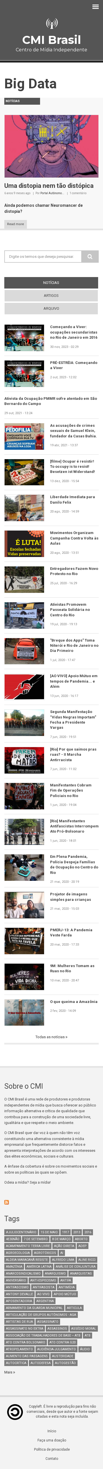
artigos (51, 295)
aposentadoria (19, 1301)
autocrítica (16, 1363)
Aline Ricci (87, 1260)
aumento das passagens (27, 1356)
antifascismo (17, 1287)
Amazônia (14, 1267)
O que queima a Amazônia (74, 1002)
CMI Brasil (51, 40)
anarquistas (81, 1273)
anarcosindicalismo (23, 1273)
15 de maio (49, 1232)
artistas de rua (19, 1322)
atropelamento (19, 1349)
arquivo (51, 308)
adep (82, 1246)
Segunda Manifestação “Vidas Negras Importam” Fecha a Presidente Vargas (73, 720)
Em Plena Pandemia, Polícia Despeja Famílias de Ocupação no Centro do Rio (74, 864)
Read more (15, 224)
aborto (81, 1239)
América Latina (39, 1267)
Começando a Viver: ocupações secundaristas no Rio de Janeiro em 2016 (73, 332)
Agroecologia (18, 1253)
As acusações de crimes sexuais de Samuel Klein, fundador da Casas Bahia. (73, 430)
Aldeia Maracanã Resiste (27, 1260)
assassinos (57, 1328)
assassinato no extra (24, 1328)
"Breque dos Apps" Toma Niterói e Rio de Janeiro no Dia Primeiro (74, 645)
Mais (8, 1372)
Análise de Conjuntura (76, 1267)
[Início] (51, 23)
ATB (87, 1335)
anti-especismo (43, 1280)
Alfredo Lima (63, 1260)
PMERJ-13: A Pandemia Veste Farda (71, 932)
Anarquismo (55, 1273)
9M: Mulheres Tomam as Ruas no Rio (72, 968)
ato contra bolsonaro (25, 1342)
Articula (74, 1308)
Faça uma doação (51, 1440)
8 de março (61, 1239)
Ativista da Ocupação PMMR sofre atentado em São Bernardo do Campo (50, 401)
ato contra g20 (62, 1342)
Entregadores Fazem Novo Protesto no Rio (74, 571)
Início (51, 1431)
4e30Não (12, 1239)
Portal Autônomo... (52, 193)
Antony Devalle (19, 1294)
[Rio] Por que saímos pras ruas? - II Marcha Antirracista (73, 754)
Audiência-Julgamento (56, 1349)
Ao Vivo (43, 1294)
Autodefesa (41, 1363)
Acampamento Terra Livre (28, 1246)
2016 (87, 1232)
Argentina (45, 1301)
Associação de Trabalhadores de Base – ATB (43, 1335)
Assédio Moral (83, 1328)
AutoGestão (65, 1363)
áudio (85, 1349)
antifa (65, 1280)
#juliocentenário (21, 1232)
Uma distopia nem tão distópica (49, 185)
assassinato (47, 1322)
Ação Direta (64, 1246)
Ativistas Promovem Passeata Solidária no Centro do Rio (70, 609)
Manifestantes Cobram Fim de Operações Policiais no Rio (71, 790)
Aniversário (16, 1280)
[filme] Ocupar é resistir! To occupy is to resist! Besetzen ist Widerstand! (72, 466)
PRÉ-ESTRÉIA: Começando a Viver (73, 365)
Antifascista (43, 1287)
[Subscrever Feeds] (51, 1202)
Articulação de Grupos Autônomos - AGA (41, 1315)
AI (61, 1253)
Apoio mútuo (65, 1294)
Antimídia (67, 1287)
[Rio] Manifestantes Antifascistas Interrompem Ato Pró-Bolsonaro (74, 826)
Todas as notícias (50, 1037)
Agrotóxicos (45, 1253)
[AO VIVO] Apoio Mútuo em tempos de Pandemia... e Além (74, 681)
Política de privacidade (52, 1449)
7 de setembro (36, 1239)
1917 (65, 1232)
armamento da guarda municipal (34, 1308)
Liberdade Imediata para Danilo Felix (72, 499)
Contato (51, 1458)
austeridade (62, 1356)
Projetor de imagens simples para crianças (70, 896)
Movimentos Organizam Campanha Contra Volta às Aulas (74, 538)
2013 (76, 1232)
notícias (61, 282)
